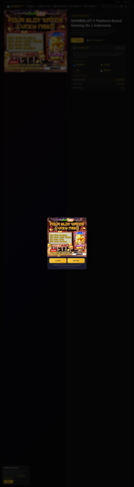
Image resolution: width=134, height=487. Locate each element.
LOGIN (58, 261)
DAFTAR (76, 261)
